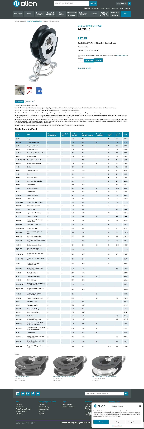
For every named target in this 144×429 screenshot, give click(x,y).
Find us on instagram (28, 393)
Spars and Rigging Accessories (104, 13)
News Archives (21, 411)
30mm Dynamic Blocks (34, 21)
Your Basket (123, 3)
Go (126, 393)
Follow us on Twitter (23, 393)
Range (17, 21)
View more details (83, 47)
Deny (117, 422)
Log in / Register (125, 8)
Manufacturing (44, 409)
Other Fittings (61, 13)
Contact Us (19, 407)
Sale (125, 14)
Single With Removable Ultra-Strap (64, 376)
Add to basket (89, 60)
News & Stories (105, 8)
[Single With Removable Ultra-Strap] (71, 366)
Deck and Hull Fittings (50, 13)
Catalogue (19, 413)
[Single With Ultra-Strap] (33, 366)
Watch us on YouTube (38, 393)
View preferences (133, 422)
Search (93, 3)
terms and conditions (121, 55)
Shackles (94, 14)
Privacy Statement (117, 426)
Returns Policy (44, 407)
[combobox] (71, 3)
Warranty (42, 413)
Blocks (29, 14)
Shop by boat (95, 8)
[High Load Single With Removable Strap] (110, 366)
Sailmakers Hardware (83, 13)
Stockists (115, 8)
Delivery (41, 405)
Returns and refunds (84, 68)
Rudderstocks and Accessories (72, 13)
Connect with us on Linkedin (18, 393)
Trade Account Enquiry (23, 409)
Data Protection (67, 405)
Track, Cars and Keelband (115, 13)
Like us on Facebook (33, 393)
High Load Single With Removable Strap (104, 376)
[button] (140, 406)
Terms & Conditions (68, 407)
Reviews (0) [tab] (30, 101)
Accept (101, 422)
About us (19, 405)
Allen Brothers (25, 3)
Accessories (18, 14)
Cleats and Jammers (39, 13)
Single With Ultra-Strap (22, 376)
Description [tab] (19, 101)
